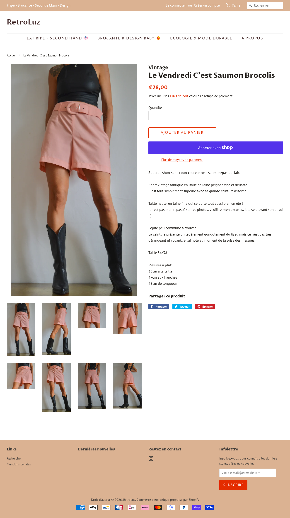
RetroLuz (23, 22)
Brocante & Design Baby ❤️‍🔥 (129, 38)
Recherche (14, 458)
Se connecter (176, 5)
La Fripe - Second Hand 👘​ (57, 38)
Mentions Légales (19, 464)
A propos (252, 38)
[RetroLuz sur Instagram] (150, 459)
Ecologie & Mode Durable (201, 38)
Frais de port (179, 96)
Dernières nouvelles (96, 449)
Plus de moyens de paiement (182, 160)
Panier (237, 5)
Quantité (155, 107)
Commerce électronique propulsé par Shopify (168, 500)
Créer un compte (207, 5)
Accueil (11, 56)
